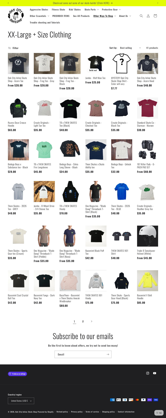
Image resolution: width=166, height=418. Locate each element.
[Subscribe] (107, 354)
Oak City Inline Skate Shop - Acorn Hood (146, 79)
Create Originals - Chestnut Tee (93, 124)
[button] (91, 9)
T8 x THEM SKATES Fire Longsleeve (42, 166)
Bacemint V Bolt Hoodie (144, 297)
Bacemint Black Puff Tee (94, 252)
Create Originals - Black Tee (119, 124)
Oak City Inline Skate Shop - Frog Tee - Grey (44, 79)
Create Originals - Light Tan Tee (42, 124)
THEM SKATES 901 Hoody (93, 297)
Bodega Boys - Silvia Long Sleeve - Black (69, 166)
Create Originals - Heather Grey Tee (145, 207)
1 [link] (74, 321)
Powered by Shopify (45, 411)
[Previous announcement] (8, 3)
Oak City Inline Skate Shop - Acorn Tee (17, 79)
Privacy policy (77, 411)
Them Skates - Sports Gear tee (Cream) (17, 252)
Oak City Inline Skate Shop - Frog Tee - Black (69, 80)
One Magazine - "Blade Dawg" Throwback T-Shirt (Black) (95, 209)
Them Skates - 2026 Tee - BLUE (120, 207)
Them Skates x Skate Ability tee (94, 166)
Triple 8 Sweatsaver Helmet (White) (146, 252)
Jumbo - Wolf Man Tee (95, 78)
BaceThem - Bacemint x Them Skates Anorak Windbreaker (70, 298)
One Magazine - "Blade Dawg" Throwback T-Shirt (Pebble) (44, 253)
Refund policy (62, 411)
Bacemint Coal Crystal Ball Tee (18, 297)
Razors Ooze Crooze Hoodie (17, 124)
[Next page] (91, 321)
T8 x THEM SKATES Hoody (68, 207)
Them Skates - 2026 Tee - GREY (17, 207)
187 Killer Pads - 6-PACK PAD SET (146, 166)
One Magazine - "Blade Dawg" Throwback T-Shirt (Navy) (70, 253)
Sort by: (113, 47)
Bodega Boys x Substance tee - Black (18, 166)
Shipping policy (108, 411)
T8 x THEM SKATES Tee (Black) (68, 124)
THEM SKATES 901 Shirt (119, 252)
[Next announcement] (158, 3)
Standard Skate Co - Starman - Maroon (146, 124)
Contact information (126, 411)
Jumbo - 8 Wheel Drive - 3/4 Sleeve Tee (44, 207)
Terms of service (92, 411)
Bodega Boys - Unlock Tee (121, 166)
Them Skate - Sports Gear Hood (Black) (120, 297)
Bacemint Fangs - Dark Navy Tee (44, 297)
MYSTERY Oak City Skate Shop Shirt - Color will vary (119, 80)
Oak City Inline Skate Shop (26, 411)
